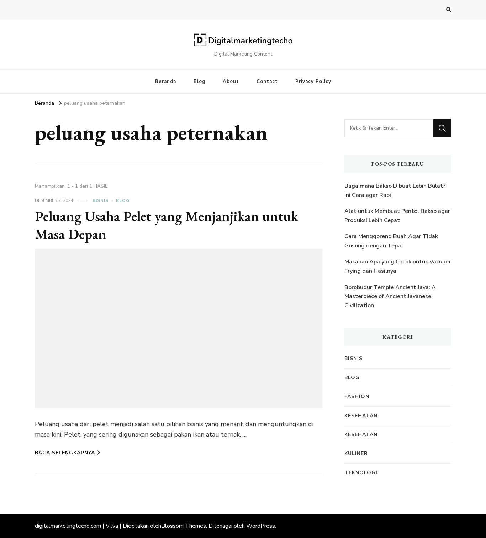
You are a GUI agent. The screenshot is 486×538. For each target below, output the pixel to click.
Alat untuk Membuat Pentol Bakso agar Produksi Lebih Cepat (397, 215)
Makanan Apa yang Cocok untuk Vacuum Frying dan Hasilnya (397, 266)
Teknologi (360, 472)
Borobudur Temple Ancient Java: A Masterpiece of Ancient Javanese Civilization (390, 296)
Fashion (356, 396)
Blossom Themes (183, 526)
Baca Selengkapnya (65, 452)
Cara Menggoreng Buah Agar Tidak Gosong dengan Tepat (391, 241)
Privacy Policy (313, 81)
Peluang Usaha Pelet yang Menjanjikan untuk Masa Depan (166, 225)
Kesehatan (360, 415)
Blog (199, 81)
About (231, 81)
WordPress (260, 526)
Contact (267, 81)
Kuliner (356, 453)
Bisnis (101, 200)
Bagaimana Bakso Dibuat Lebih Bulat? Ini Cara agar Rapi (394, 190)
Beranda (165, 81)
